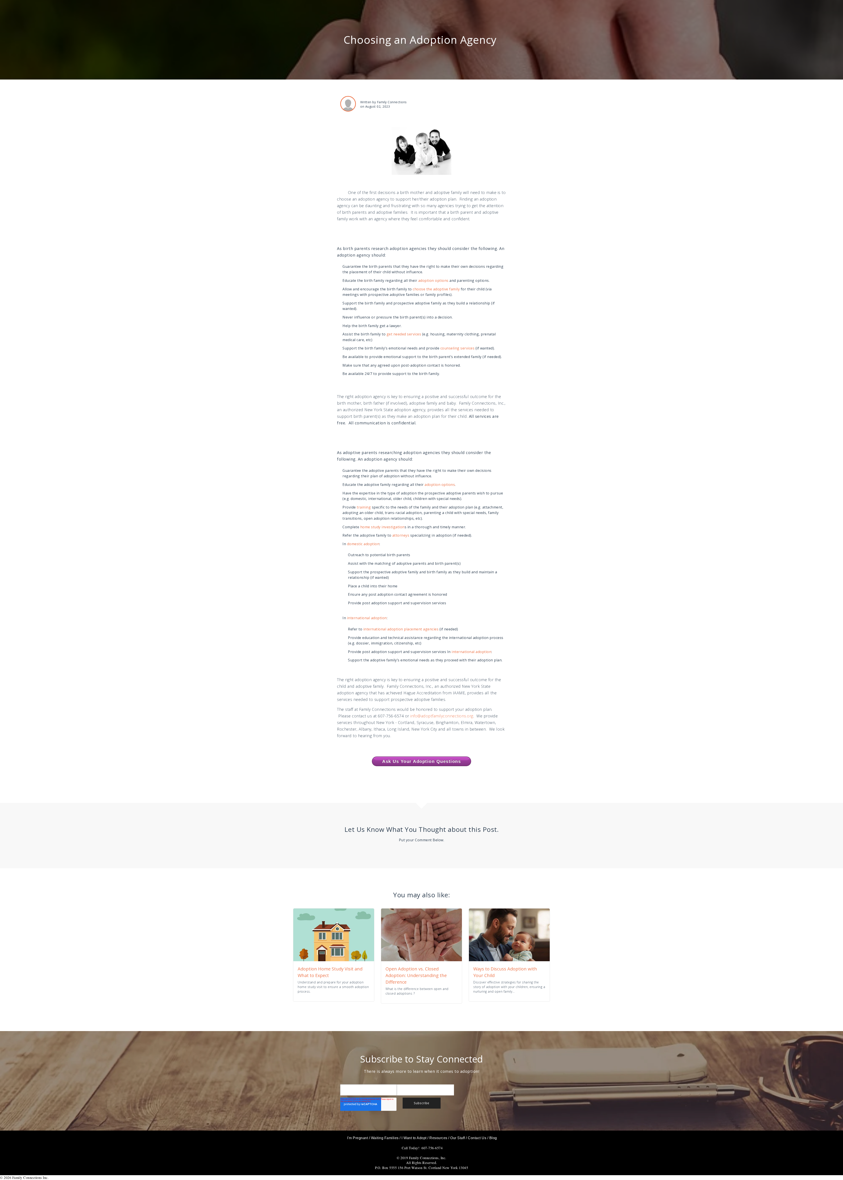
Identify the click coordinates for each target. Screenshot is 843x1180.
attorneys (400, 535)
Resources (438, 1138)
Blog (493, 1138)
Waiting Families (385, 1138)
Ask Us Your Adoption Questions (421, 761)
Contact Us (477, 1138)
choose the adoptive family (436, 289)
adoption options (433, 280)
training (364, 507)
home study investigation (382, 527)
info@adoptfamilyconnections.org (441, 715)
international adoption (366, 617)
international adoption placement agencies (401, 629)
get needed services (404, 334)
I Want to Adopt (414, 1138)
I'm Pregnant (357, 1138)
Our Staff (457, 1138)
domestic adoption (363, 543)
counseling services (457, 348)
